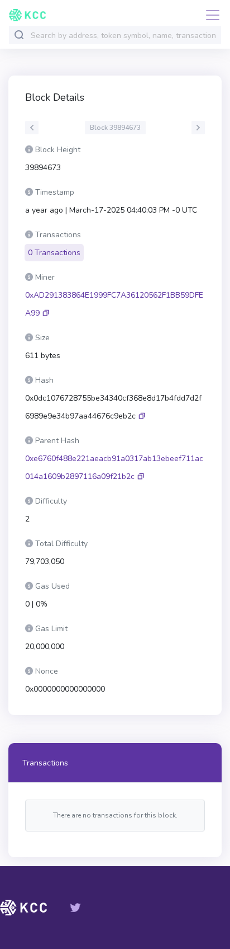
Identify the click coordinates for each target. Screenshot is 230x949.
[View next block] (198, 127)
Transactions (45, 763)
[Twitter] (75, 907)
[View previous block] (32, 127)
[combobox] (123, 35)
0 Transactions (54, 252)
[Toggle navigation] (209, 15)
